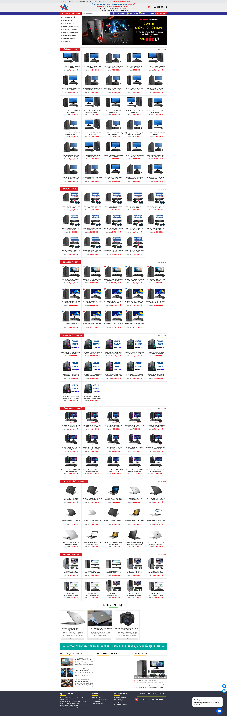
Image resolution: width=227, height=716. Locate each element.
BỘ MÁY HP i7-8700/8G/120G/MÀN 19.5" (155, 594)
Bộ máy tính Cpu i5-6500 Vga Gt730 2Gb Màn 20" (92, 426)
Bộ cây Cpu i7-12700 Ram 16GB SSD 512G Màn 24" (113, 324)
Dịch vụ (95, 1)
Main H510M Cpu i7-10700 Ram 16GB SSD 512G (71, 251)
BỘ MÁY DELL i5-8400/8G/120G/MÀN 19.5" (134, 594)
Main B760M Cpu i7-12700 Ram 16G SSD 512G (113, 251)
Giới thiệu (82, 1)
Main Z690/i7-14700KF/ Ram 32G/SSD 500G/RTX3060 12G (92, 397)
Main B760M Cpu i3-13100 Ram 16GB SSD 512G (134, 229)
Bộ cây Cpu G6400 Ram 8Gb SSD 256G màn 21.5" (70, 279)
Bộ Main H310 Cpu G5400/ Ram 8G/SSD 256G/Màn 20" (92, 89)
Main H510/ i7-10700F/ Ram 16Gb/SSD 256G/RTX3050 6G (113, 352)
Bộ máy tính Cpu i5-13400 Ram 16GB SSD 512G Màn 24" (92, 324)
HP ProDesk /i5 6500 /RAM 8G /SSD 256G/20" (156, 67)
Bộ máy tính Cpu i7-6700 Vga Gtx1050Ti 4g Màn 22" (113, 448)
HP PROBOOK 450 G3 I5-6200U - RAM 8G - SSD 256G (92, 499)
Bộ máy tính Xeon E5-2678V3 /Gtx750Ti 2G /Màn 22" (156, 426)
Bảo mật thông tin (119, 699)
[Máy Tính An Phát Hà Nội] (113, 11)
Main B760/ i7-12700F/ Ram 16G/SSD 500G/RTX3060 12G (134, 375)
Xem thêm (72, 638)
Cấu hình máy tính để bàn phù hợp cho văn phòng (150, 677)
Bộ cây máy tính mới (68, 23)
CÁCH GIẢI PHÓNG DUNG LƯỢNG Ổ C (147, 680)
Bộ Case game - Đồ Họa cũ (70, 29)
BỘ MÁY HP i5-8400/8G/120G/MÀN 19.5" (92, 594)
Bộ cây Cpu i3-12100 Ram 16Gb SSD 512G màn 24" (113, 302)
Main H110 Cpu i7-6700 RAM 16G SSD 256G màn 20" (71, 178)
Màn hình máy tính (68, 41)
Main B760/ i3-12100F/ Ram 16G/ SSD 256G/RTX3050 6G (92, 352)
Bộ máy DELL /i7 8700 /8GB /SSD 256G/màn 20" (113, 178)
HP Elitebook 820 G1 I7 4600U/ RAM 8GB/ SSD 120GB (71, 521)
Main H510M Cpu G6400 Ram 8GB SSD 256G (71, 206)
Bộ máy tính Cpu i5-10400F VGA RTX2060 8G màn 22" (113, 470)
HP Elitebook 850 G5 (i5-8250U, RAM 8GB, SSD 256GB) (134, 521)
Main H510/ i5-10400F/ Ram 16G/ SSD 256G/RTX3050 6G (71, 352)
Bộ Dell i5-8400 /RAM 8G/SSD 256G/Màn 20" (92, 133)
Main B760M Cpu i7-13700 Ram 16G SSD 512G (134, 251)
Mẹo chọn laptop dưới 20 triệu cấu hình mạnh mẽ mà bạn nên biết (82, 681)
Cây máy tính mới (67, 20)
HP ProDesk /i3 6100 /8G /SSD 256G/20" (71, 67)
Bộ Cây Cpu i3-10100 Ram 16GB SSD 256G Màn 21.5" (134, 279)
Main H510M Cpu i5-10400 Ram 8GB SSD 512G (156, 206)
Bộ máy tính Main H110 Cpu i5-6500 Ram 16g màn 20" (71, 133)
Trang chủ (63, 1)
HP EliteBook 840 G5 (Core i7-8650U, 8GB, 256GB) (92, 543)
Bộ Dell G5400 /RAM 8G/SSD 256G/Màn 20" (134, 67)
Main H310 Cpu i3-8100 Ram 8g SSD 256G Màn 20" (156, 89)
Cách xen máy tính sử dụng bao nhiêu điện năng (149, 682)
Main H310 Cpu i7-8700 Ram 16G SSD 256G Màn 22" (134, 178)
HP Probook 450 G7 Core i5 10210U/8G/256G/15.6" (156, 543)
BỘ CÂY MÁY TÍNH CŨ (69, 17)
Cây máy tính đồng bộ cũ (69, 35)
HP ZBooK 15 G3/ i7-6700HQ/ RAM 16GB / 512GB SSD (134, 543)
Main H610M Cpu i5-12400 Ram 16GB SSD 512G (156, 229)
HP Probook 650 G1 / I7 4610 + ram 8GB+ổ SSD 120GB (156, 499)
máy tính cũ (102, 1)
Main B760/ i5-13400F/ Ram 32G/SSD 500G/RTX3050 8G (71, 375)
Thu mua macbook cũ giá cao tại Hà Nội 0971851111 (100, 629)
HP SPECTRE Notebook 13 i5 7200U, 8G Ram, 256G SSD (92, 521)
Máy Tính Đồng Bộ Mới (69, 38)
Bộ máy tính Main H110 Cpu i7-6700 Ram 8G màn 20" (134, 133)
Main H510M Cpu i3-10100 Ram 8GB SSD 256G (92, 206)
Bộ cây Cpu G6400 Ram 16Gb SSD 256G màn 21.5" (92, 279)
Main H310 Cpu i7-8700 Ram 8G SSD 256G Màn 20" (92, 178)
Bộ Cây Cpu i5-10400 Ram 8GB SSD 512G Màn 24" (71, 302)
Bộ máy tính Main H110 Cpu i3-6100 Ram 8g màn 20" (113, 67)
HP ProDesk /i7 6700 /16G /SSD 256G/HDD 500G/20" (92, 155)
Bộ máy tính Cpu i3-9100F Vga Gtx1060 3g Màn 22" (71, 448)
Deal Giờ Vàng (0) (160, 13)
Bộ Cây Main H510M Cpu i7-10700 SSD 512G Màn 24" (71, 324)
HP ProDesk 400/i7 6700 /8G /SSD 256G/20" (134, 111)
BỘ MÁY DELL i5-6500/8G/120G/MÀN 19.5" (134, 572)
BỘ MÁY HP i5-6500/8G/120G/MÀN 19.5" (92, 572)
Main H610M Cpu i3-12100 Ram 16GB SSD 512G (113, 229)
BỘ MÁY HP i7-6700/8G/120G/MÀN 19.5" (70, 594)
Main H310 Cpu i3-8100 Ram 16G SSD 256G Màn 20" (71, 155)
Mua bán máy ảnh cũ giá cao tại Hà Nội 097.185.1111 (127, 629)
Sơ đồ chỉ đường (96, 697)
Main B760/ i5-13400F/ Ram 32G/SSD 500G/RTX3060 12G (113, 375)
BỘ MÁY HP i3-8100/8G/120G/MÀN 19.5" (113, 572)
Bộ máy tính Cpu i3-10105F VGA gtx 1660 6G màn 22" (156, 448)
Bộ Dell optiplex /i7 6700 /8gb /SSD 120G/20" (156, 111)
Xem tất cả (161, 49)
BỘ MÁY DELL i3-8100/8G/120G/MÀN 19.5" (155, 572)
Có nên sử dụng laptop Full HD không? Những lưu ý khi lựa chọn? (83, 659)
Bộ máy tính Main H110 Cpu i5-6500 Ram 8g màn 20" (113, 89)
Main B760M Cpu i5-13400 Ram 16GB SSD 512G (92, 251)
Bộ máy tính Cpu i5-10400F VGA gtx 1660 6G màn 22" (71, 470)
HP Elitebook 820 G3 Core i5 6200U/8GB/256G (134, 499)
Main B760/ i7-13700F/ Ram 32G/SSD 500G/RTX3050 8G (156, 375)
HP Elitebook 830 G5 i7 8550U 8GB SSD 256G (113, 543)
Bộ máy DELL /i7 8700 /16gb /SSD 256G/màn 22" (155, 178)
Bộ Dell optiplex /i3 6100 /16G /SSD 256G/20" (71, 111)
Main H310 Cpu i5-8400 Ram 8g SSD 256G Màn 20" (113, 133)
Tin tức (89, 1)
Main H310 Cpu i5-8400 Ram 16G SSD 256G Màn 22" (155, 155)
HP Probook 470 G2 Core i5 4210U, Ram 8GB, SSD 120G (113, 499)
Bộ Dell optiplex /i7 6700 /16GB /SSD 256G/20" (113, 155)
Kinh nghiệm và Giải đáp (71, 654)
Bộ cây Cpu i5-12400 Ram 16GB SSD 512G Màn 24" (155, 302)
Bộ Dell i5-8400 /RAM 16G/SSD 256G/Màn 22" (134, 155)
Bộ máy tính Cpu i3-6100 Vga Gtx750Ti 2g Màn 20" (71, 426)
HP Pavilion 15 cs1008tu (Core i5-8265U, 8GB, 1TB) (156, 521)
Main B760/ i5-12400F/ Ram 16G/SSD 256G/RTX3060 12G (155, 352)
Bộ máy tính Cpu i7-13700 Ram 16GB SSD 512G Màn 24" (134, 324)
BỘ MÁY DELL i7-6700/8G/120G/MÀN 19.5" (113, 594)
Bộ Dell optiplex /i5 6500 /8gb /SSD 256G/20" (71, 89)
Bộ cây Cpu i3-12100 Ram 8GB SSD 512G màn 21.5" (156, 279)
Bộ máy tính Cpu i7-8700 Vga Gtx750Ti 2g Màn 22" (134, 448)
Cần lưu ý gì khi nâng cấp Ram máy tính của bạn (149, 687)
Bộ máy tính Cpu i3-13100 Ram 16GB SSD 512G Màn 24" (134, 302)
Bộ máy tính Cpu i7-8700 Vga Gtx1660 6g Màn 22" (92, 470)
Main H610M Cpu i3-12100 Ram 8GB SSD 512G (71, 229)
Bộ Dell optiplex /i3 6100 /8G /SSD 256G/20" (92, 67)
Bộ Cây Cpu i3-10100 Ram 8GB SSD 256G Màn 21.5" (113, 279)
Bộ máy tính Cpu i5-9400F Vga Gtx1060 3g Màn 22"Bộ (92, 448)
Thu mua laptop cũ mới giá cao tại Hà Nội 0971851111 (72, 629)
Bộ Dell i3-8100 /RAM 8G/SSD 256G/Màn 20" (134, 89)
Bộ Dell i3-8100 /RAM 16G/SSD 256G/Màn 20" (156, 133)
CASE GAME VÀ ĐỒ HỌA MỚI (71, 26)
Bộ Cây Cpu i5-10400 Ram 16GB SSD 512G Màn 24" (92, 302)
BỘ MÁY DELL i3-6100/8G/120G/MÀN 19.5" (70, 572)
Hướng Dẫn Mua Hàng (120, 697)
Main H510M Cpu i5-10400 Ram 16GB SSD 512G (92, 229)
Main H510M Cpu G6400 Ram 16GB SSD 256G (113, 206)
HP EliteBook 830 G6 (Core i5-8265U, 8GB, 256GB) (71, 543)
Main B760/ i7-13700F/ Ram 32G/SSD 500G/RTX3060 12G (71, 397)
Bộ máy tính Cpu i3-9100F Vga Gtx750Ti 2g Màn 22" (134, 426)
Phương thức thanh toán (120, 704)
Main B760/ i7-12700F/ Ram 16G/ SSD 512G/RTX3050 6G (92, 375)
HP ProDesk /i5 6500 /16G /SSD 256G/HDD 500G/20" (92, 111)
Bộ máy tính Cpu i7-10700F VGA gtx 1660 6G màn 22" (155, 470)
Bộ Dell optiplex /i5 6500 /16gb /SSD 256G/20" (113, 111)
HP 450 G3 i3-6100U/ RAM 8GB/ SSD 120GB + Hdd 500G (71, 499)
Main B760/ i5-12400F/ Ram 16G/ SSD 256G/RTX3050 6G (134, 352)
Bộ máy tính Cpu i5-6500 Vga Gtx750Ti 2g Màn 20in (113, 426)
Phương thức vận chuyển (121, 702)
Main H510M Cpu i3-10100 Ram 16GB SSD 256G (134, 206)
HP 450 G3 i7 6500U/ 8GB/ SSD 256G (113, 521)
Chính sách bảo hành (97, 703)
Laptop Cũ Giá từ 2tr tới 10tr (70, 32)
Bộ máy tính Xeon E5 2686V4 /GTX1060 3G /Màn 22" (134, 470)
